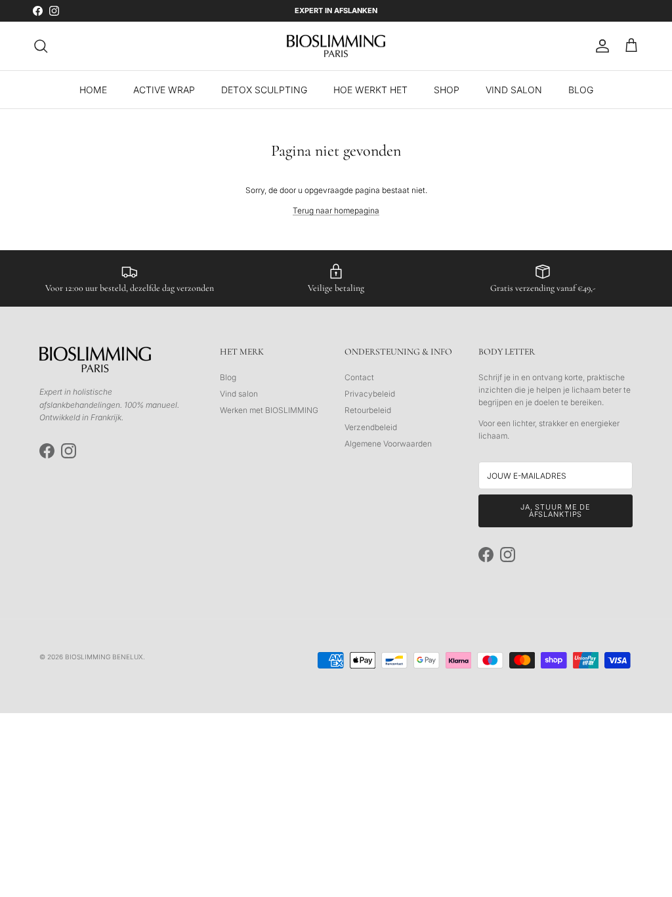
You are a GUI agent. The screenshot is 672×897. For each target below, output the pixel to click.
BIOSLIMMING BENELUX (104, 657)
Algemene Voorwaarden (388, 443)
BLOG (580, 89)
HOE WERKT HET (370, 89)
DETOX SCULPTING (264, 89)
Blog (228, 377)
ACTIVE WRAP (164, 89)
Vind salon (239, 394)
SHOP (446, 89)
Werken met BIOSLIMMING (269, 410)
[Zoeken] (41, 46)
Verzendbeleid (371, 427)
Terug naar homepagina (336, 210)
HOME (93, 89)
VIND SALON (514, 89)
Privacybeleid (370, 394)
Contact (359, 377)
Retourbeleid (368, 410)
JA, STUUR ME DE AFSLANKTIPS (555, 510)
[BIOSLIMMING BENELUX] (336, 46)
